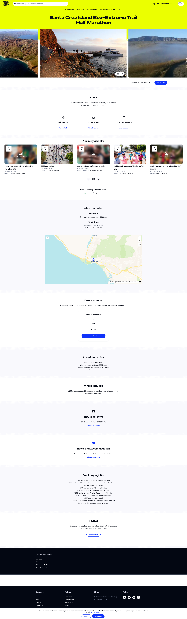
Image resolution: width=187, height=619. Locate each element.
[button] (93, 259)
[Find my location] (139, 244)
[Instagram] (134, 599)
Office (96, 592)
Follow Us (126, 592)
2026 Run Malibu (47, 166)
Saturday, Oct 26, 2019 (93, 225)
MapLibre (112, 282)
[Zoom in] (139, 237)
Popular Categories (44, 554)
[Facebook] (125, 599)
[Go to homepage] (6, 3)
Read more (93, 370)
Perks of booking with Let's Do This (93, 190)
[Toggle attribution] (140, 282)
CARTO (119, 282)
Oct (154, 147)
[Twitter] (130, 599)
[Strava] (139, 599)
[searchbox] (40, 4)
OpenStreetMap (127, 282)
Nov (45, 147)
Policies (68, 592)
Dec (9, 147)
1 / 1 (93, 179)
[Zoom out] (139, 240)
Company (40, 592)
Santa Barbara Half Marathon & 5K (91, 166)
